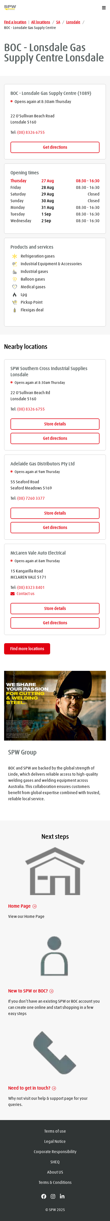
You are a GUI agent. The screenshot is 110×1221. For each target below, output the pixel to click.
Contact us (26, 594)
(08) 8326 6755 (31, 132)
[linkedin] (64, 1196)
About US (55, 1172)
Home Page (19, 906)
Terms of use (55, 1131)
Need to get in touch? (29, 1088)
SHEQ (55, 1162)
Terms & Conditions (55, 1183)
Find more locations (27, 649)
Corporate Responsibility (55, 1152)
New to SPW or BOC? (28, 991)
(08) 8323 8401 (31, 588)
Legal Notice (55, 1142)
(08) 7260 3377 (31, 498)
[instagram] (55, 1196)
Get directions (55, 147)
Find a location (15, 22)
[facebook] (45, 1196)
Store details (55, 424)
